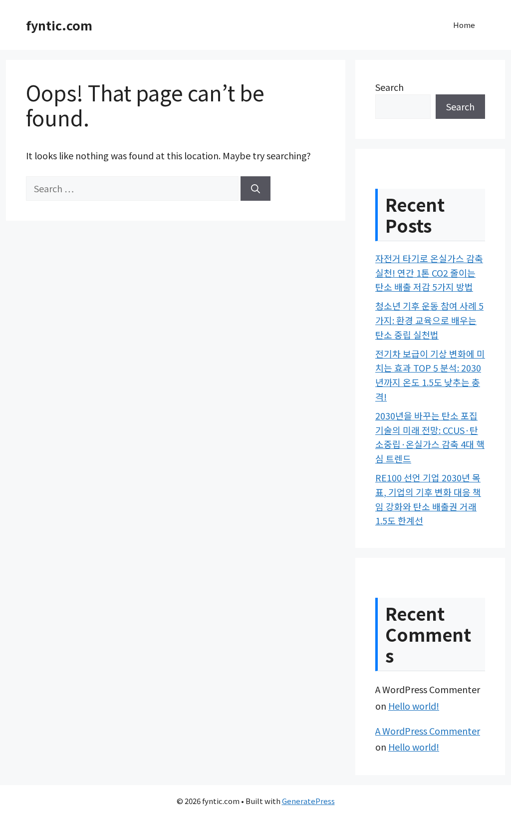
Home (464, 24)
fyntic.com (59, 25)
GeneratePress (308, 801)
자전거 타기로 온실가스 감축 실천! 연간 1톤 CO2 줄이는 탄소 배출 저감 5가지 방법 (429, 273)
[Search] (255, 188)
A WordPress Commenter (427, 730)
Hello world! (413, 705)
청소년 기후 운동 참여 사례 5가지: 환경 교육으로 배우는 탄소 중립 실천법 (429, 320)
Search (389, 86)
